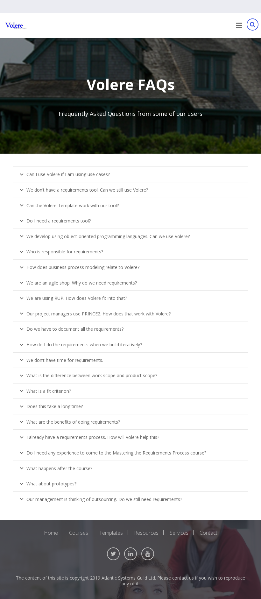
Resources (146, 532)
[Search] (252, 25)
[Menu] (239, 25)
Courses (78, 532)
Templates (111, 532)
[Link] (16, 25)
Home (51, 532)
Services (179, 532)
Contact (208, 532)
